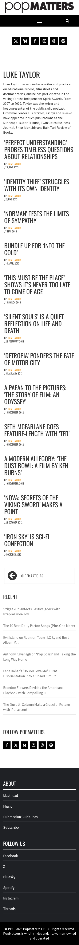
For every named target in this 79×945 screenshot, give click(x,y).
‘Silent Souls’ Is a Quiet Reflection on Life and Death (34, 323)
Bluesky (9, 877)
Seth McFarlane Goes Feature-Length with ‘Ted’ (37, 430)
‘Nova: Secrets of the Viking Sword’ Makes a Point (33, 504)
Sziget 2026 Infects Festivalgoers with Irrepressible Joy (31, 611)
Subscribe (11, 827)
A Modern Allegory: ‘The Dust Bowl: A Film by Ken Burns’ (36, 465)
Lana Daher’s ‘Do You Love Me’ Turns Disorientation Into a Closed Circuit (30, 673)
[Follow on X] (16, 41)
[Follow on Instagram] (44, 41)
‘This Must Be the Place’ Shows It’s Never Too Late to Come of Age (37, 284)
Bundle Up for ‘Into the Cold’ (34, 249)
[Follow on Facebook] (35, 41)
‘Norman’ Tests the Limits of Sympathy (36, 217)
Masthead (10, 795)
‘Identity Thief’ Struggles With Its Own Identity (36, 185)
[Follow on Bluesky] (25, 41)
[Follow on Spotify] (63, 41)
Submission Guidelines (20, 817)
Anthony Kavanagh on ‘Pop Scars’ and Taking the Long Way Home (39, 657)
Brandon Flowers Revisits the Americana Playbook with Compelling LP (33, 690)
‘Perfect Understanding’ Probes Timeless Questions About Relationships (38, 149)
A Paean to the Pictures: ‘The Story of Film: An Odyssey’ (35, 394)
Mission (8, 806)
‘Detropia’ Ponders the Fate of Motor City (39, 359)
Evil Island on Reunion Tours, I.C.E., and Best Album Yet (36, 640)
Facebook (10, 856)
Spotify (9, 887)
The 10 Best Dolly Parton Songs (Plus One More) (39, 625)
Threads (9, 908)
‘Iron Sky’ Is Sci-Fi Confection (26, 540)
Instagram (11, 898)
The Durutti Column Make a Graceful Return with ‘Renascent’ (36, 707)
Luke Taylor (14, 163)
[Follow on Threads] (54, 41)
